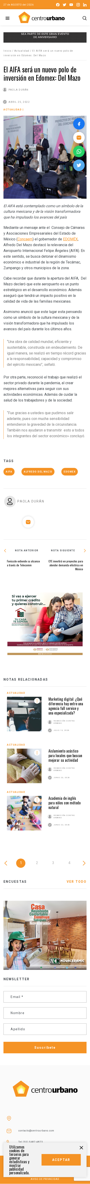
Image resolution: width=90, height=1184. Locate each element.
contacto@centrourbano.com (36, 1130)
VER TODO (77, 881)
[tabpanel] (45, 764)
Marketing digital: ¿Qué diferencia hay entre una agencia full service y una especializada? (65, 706)
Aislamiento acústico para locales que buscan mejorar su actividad (65, 755)
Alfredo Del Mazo (38, 471)
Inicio (7, 51)
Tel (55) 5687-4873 (30, 1142)
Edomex (69, 471)
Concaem (25, 239)
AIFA (9, 471)
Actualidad (22, 51)
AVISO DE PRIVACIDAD (45, 1179)
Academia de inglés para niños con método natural (64, 802)
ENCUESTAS (15, 881)
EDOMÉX (70, 239)
